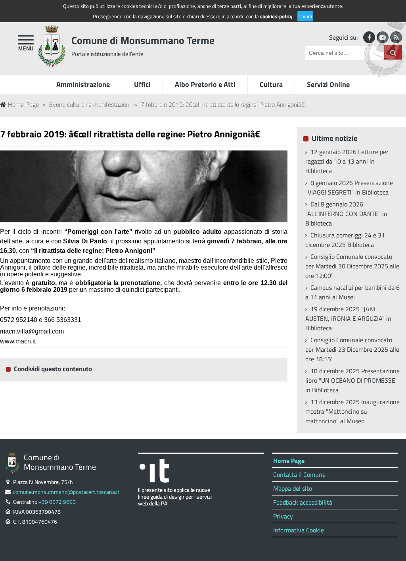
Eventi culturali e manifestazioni (89, 104)
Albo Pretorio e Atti (205, 84)
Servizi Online (328, 84)
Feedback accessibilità (302, 502)
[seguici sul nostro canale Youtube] (383, 37)
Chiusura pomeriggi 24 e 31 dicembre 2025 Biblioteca (345, 239)
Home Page (23, 104)
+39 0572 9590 (57, 501)
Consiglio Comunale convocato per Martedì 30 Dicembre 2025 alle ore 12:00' (352, 266)
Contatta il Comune (299, 474)
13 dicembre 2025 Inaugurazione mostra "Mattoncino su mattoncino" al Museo (352, 411)
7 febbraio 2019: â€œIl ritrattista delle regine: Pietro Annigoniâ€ (223, 104)
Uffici (142, 84)
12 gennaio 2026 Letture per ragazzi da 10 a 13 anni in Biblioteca (347, 161)
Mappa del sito (292, 488)
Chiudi (305, 16)
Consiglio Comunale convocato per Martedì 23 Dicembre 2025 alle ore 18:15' (352, 349)
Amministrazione (83, 84)
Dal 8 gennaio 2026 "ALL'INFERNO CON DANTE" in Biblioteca (346, 213)
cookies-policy (276, 16)
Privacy (283, 516)
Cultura (271, 84)
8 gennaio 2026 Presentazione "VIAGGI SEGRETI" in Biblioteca (349, 187)
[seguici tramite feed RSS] (396, 37)
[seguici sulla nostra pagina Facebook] (369, 37)
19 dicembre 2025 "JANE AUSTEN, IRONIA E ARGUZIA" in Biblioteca (348, 318)
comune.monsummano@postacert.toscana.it (66, 492)
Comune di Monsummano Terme (142, 40)
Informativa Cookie (298, 530)
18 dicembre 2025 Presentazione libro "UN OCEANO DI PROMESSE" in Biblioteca (352, 380)
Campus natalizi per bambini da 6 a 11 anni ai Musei (352, 292)
